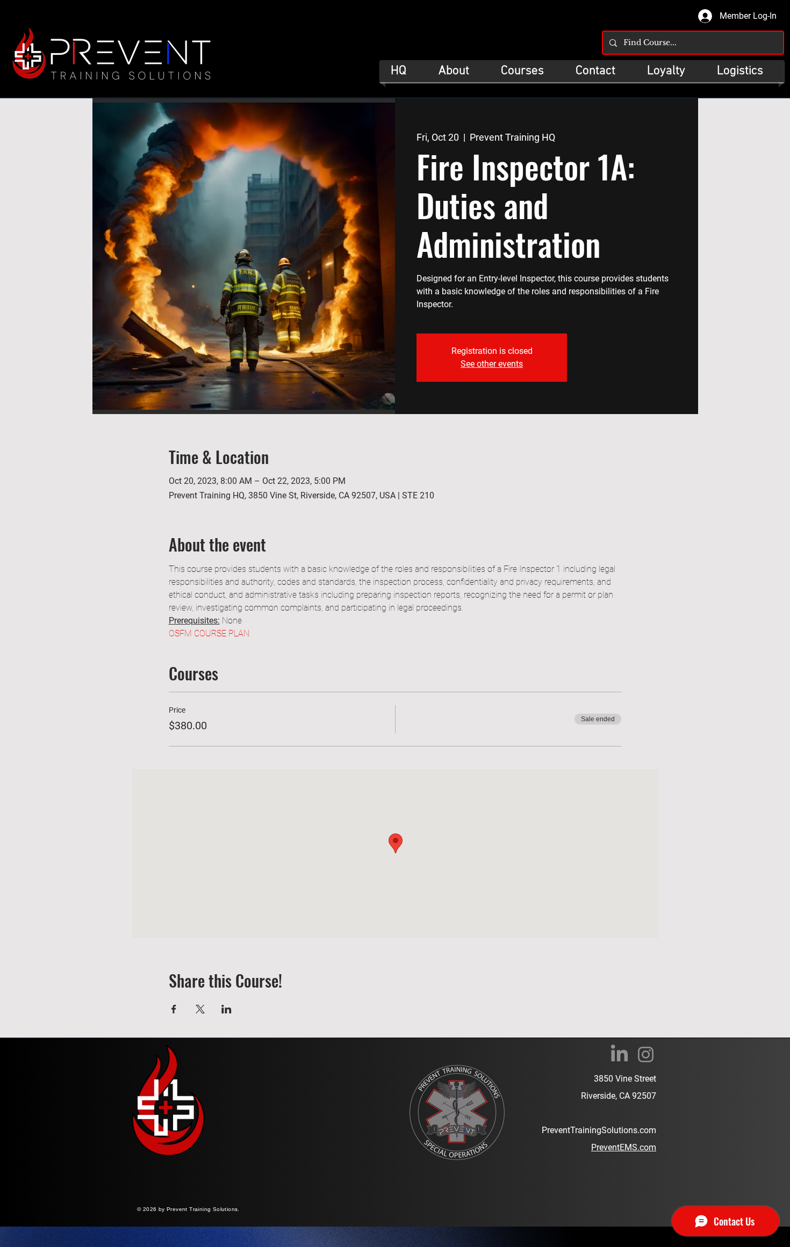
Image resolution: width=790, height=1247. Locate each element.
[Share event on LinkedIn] (226, 1009)
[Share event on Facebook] (174, 1009)
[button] (527, 71)
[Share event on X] (200, 1009)
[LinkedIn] (619, 1054)
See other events (492, 364)
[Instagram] (645, 1054)
